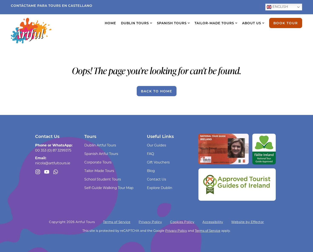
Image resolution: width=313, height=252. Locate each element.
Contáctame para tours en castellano (51, 5)
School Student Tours (102, 179)
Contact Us (156, 179)
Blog (151, 170)
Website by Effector (247, 222)
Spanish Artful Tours (101, 153)
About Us (251, 23)
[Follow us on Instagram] (37, 172)
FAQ (150, 153)
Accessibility (212, 222)
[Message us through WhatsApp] (55, 172)
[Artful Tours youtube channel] (46, 172)
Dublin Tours (135, 23)
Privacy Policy (150, 222)
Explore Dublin (159, 187)
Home (110, 23)
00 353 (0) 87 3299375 (53, 150)
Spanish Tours (172, 23)
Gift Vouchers (158, 162)
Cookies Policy (182, 222)
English (280, 6)
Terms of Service (116, 222)
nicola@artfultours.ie (52, 163)
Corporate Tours (98, 162)
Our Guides (156, 145)
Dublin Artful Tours (100, 145)
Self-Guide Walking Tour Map (109, 187)
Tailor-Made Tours (214, 23)
